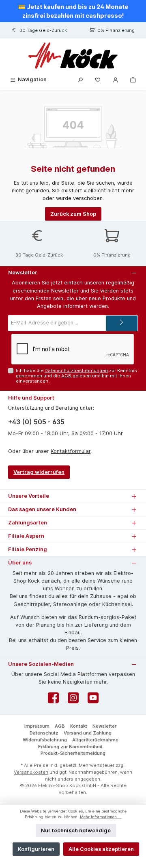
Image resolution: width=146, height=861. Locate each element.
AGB (66, 376)
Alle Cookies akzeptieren (101, 849)
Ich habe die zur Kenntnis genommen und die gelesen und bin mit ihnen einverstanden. (76, 376)
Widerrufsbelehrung (45, 740)
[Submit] (121, 323)
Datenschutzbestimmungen (76, 370)
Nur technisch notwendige (76, 830)
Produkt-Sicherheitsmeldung (73, 753)
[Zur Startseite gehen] (73, 55)
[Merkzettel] (98, 79)
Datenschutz (44, 733)
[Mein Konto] (116, 79)
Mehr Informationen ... (101, 817)
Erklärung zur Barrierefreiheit (70, 746)
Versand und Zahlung (88, 733)
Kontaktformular (70, 451)
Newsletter (104, 726)
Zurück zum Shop (73, 214)
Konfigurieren (36, 849)
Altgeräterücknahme (95, 740)
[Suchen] (80, 79)
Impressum (36, 726)
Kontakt (78, 726)
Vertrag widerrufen (38, 472)
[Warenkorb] (133, 79)
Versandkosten (31, 772)
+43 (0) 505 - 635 (36, 422)
